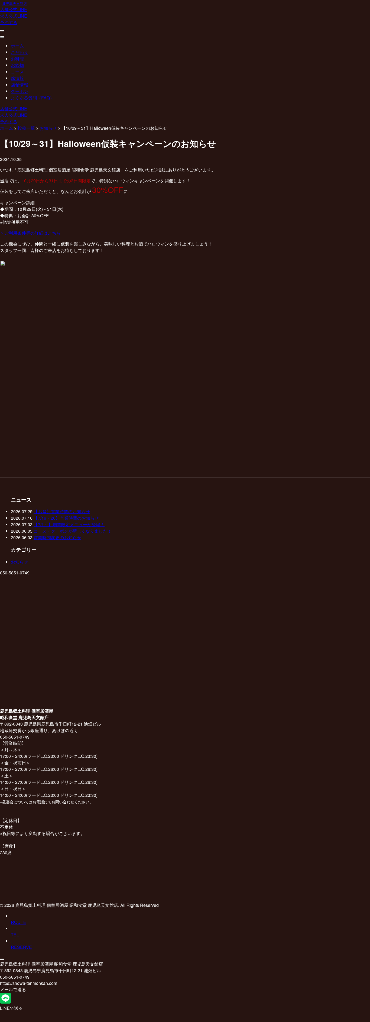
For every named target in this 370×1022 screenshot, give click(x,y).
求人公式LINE (13, 16)
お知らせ (19, 562)
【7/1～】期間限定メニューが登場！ (69, 524)
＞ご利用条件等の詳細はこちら (30, 233)
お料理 (17, 59)
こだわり (19, 52)
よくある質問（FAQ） (32, 98)
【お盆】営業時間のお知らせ (62, 511)
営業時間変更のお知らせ (57, 537)
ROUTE (18, 922)
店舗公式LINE (13, 9)
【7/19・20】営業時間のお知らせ (66, 518)
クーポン (19, 91)
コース (17, 72)
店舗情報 (19, 85)
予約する (8, 22)
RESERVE (21, 947)
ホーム (17, 46)
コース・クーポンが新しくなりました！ (73, 531)
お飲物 (17, 65)
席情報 (17, 78)
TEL (15, 935)
